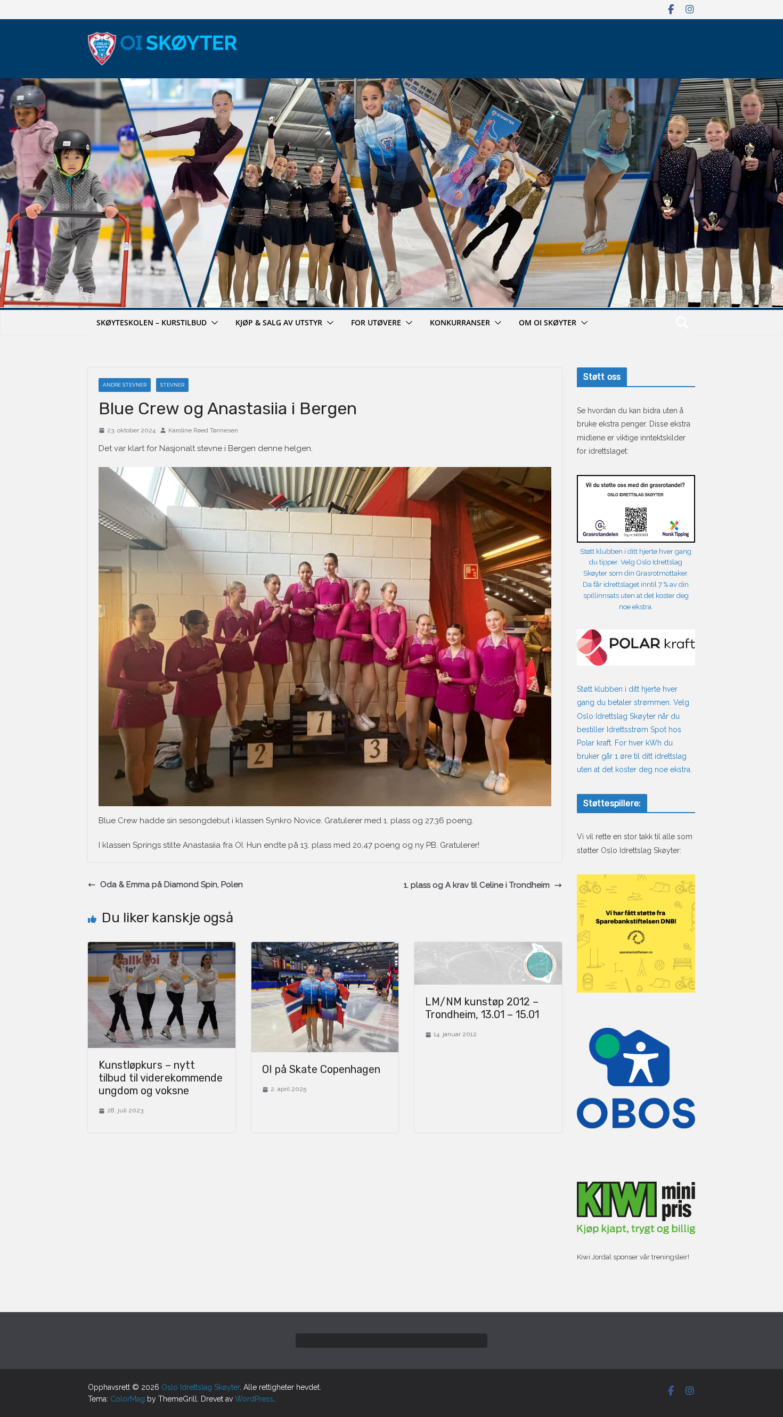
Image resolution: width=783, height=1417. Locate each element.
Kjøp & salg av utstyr (278, 322)
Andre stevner (124, 385)
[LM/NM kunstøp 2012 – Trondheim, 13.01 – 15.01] (488, 948)
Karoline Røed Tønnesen (203, 430)
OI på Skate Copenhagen (321, 1069)
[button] (212, 322)
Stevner (172, 385)
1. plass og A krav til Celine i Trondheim (477, 885)
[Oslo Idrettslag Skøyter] (391, 84)
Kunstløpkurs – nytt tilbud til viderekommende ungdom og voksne (161, 1078)
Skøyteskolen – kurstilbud (151, 322)
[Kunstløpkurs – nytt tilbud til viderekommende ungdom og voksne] (161, 948)
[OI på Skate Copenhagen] (325, 948)
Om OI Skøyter (547, 322)
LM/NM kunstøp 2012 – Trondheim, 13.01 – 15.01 (482, 1008)
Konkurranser (460, 322)
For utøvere (376, 322)
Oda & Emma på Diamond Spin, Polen (171, 884)
